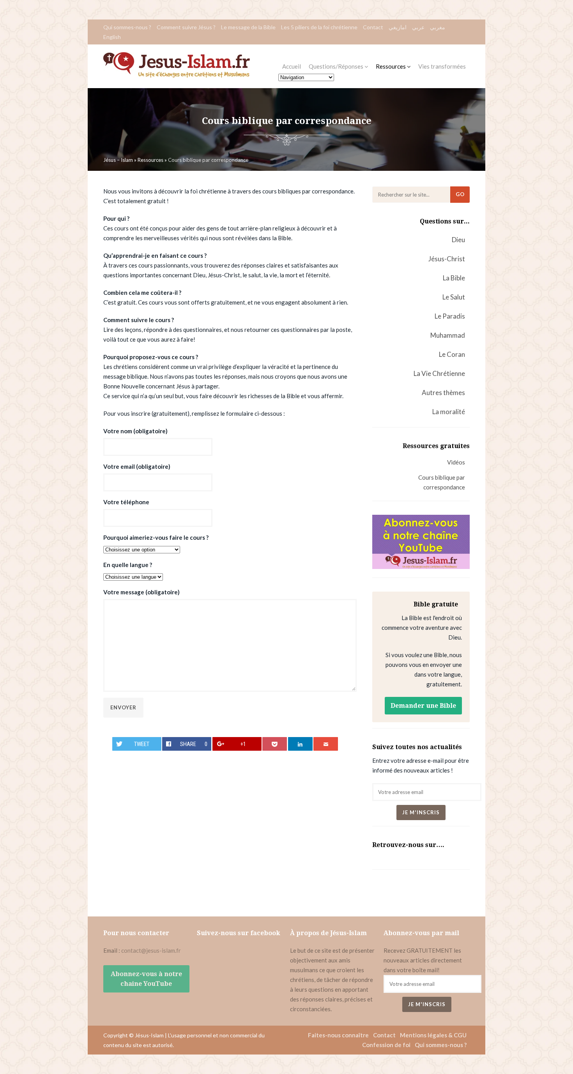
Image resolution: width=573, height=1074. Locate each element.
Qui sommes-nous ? (127, 27)
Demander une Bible (423, 705)
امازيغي (398, 27)
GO (460, 194)
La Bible (454, 278)
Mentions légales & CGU (433, 1035)
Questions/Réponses (336, 66)
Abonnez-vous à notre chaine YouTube (146, 978)
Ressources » (153, 160)
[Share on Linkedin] (300, 744)
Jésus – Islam (118, 160)
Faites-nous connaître (338, 1035)
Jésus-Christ (446, 259)
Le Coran (452, 354)
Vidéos (456, 462)
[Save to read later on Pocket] (274, 744)
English (112, 37)
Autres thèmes (443, 392)
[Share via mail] (325, 744)
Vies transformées (442, 66)
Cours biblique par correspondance (441, 482)
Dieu (458, 240)
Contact (373, 27)
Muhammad (447, 335)
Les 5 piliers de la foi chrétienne (319, 27)
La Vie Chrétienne (439, 373)
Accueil (291, 66)
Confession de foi (386, 1044)
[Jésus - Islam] (176, 75)
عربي (418, 27)
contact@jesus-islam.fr (151, 950)
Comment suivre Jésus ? (186, 27)
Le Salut (453, 297)
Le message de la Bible (248, 27)
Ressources (391, 66)
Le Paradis (450, 316)
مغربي (437, 27)
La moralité (448, 412)
